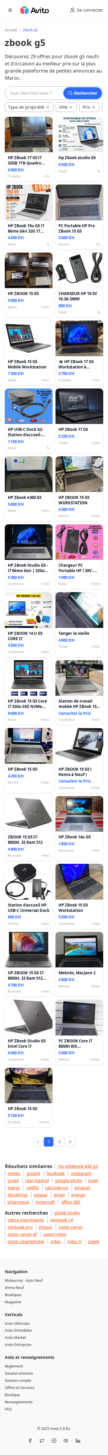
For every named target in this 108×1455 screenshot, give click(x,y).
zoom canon (70, 1227)
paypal (40, 1195)
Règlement (14, 1366)
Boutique (12, 1394)
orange (78, 1195)
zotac (55, 1241)
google (33, 1173)
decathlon (18, 1195)
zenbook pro (20, 1227)
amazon (82, 1187)
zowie (93, 1241)
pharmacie (18, 1202)
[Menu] (10, 10)
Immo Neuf (14, 1287)
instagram (81, 1173)
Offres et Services (19, 1387)
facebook (55, 1173)
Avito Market (15, 1337)
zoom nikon (54, 1234)
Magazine (13, 1302)
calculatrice (56, 1187)
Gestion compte (18, 1380)
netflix (32, 1187)
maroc (14, 1187)
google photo (68, 1180)
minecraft (45, 1202)
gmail (13, 1180)
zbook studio (67, 1213)
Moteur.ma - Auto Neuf (24, 1280)
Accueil (11, 30)
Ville (63, 107)
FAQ (8, 1409)
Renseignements (19, 1402)
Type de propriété (26, 107)
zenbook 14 (61, 1220)
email (59, 1195)
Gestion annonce (19, 1373)
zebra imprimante (26, 1220)
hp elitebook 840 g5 (78, 1166)
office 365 (70, 1202)
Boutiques (13, 1294)
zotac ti (74, 1241)
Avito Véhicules (17, 1323)
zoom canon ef (22, 1234)
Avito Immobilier (18, 1330)
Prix (86, 107)
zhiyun (45, 1227)
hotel (93, 1180)
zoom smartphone (26, 1241)
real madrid (37, 1180)
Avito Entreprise (18, 1344)
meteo (14, 1173)
